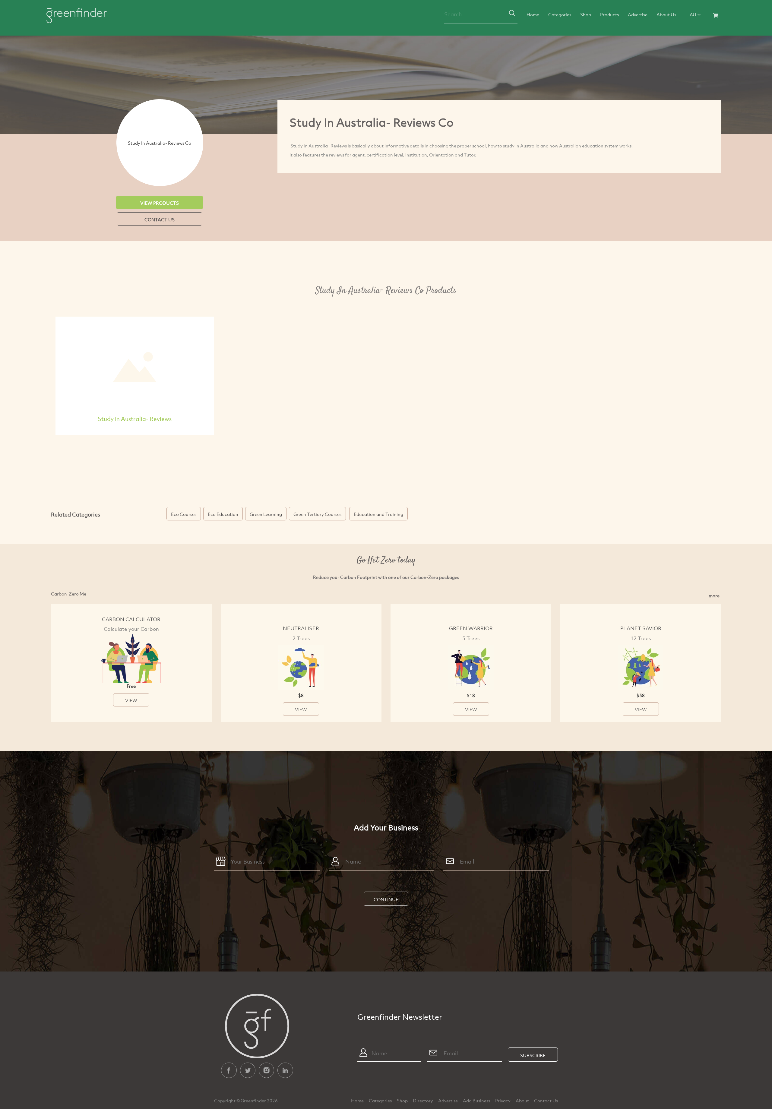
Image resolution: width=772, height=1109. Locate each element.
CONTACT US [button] (159, 219)
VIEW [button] (131, 700)
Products (609, 14)
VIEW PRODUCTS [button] (159, 203)
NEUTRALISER (301, 628)
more (714, 595)
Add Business (477, 1101)
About (523, 1101)
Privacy (503, 1101)
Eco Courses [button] (183, 514)
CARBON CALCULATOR (131, 619)
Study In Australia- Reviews (135, 419)
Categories (559, 14)
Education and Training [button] (378, 514)
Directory (423, 1101)
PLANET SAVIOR (640, 628)
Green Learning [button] (266, 514)
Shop (585, 14)
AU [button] (693, 14)
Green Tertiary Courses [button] (317, 514)
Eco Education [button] (223, 514)
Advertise (637, 14)
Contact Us (546, 1101)
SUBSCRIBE (533, 1055)
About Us (666, 14)
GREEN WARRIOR (471, 628)
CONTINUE (386, 899)
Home (533, 14)
